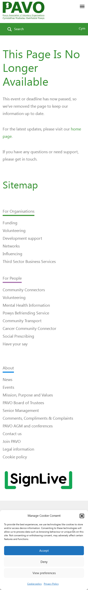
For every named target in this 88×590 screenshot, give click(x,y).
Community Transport (22, 320)
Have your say (15, 344)
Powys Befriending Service (26, 313)
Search (19, 29)
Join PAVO (12, 441)
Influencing (12, 253)
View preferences (44, 573)
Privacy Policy (51, 583)
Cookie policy (34, 583)
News (7, 379)
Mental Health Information (26, 305)
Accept (44, 551)
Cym (82, 28)
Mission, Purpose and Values (28, 395)
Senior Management (21, 410)
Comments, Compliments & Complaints (38, 418)
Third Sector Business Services (29, 261)
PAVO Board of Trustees (23, 402)
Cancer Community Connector (29, 328)
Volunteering (14, 230)
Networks (11, 246)
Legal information (18, 449)
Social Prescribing (18, 336)
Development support (22, 238)
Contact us (12, 433)
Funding (10, 222)
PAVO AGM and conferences (28, 426)
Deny (44, 562)
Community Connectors (24, 289)
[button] (82, 516)
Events (8, 387)
